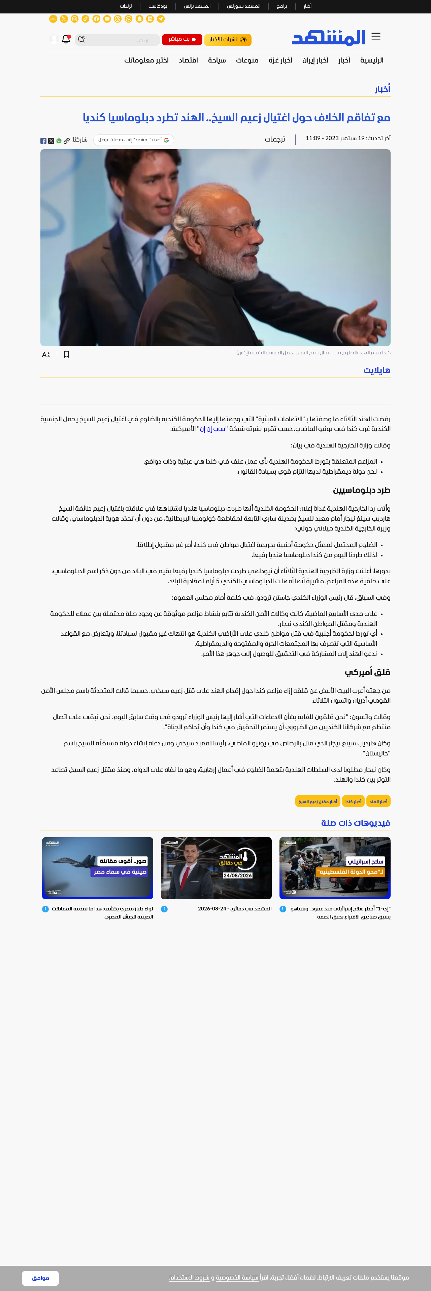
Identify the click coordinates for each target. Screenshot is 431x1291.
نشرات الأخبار (223, 39)
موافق (40, 1278)
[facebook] (43, 141)
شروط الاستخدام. (189, 1278)
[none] (215, 371)
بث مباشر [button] (179, 39)
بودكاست (157, 6)
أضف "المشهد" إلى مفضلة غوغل (130, 140)
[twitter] (51, 141)
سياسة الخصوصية (237, 1278)
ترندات (126, 6)
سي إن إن (212, 429)
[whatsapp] (59, 141)
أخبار (307, 6)
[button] (215, 89)
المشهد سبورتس (243, 6)
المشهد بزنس (197, 6)
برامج (282, 6)
